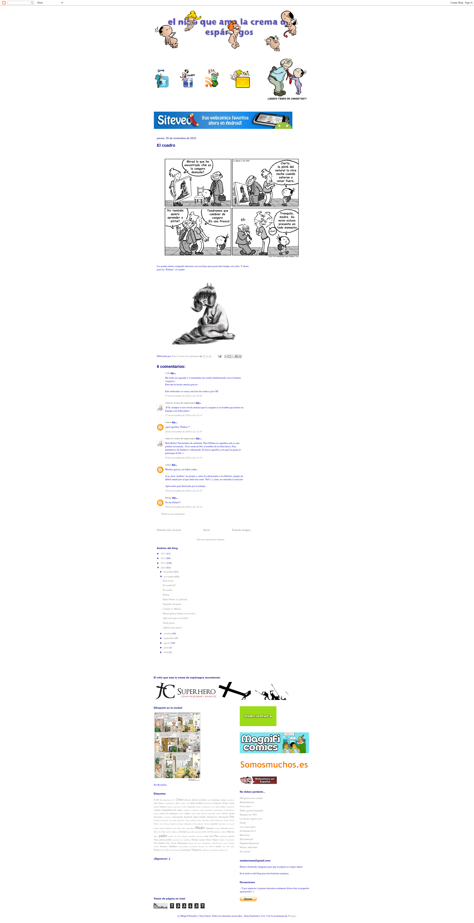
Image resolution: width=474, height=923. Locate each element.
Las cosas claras (248, 826)
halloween (219, 820)
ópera (156, 836)
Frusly (243, 822)
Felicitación (223, 816)
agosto (167, 643)
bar (188, 803)
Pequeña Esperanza (249, 843)
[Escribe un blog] (229, 356)
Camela (169, 806)
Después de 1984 (248, 814)
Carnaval (191, 806)
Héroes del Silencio (162, 824)
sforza (173, 843)
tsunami (176, 850)
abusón (195, 799)
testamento (193, 846)
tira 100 (226, 846)
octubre (168, 633)
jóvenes (207, 824)
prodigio (187, 839)
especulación (177, 816)
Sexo (168, 843)
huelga (180, 824)
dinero (218, 813)
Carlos (183, 806)
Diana (168, 497)
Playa (156, 839)
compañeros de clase (171, 810)
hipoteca (174, 824)
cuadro (187, 813)
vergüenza (206, 850)
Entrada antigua (241, 530)
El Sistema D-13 (248, 831)
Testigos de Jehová (206, 846)
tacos (226, 843)
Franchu (165, 820)
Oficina (230, 831)
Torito (157, 849)
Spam (191, 843)
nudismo (216, 831)
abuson (187, 799)
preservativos (178, 839)
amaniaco (216, 799)
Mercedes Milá (160, 831)
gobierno (180, 820)
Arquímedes (169, 803)
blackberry (208, 803)
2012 (163, 558)
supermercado (217, 843)
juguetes (214, 823)
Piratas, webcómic (249, 847)
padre (163, 835)
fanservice (212, 816)
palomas (200, 836)
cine (217, 806)
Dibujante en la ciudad (251, 798)
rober (168, 422)
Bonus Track (228, 803)
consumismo (218, 810)
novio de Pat (207, 831)
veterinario (214, 850)
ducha (231, 813)
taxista (156, 846)
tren (171, 850)
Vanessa (196, 849)
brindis (156, 806)
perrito (231, 836)
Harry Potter (229, 820)
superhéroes (206, 843)
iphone (200, 824)
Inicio (206, 530)
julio (166, 647)
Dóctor (225, 813)
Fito (232, 816)
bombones (217, 803)
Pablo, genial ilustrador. (251, 810)
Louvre (168, 828)
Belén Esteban (196, 803)
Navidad (182, 831)
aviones (183, 803)
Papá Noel (208, 836)
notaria (198, 831)
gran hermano (203, 820)
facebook (188, 816)
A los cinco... (246, 806)
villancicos (223, 850)
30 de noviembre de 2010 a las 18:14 (183, 506)
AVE (177, 803)
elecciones (158, 816)
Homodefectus (247, 802)
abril (166, 652)
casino (198, 806)
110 (173, 800)
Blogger (292, 915)
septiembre (169, 638)
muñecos (174, 831)
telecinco (164, 846)
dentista (204, 813)
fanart (195, 816)
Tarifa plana (169, 622)
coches (223, 806)
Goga (187, 820)
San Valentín (159, 843)
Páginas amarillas (188, 836)
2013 (163, 553)
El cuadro (167, 589)
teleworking (183, 846)
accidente (203, 799)
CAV (167, 373)
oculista (223, 831)
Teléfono (173, 846)
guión (212, 820)
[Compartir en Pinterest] (240, 356)
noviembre (169, 576)
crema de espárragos (169, 813)
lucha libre (176, 828)
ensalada (167, 817)
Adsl (209, 800)
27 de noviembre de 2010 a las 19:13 (183, 415)
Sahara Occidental (226, 839)
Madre (200, 827)
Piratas (166, 594)
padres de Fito (174, 836)
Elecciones (168, 580)
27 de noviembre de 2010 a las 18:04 (183, 395)
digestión (211, 813)
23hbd (179, 799)
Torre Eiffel (164, 850)
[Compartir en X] (233, 356)
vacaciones (185, 849)
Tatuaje (231, 843)
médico (231, 828)
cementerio (205, 806)
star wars (197, 843)
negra (189, 831)
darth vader (195, 813)
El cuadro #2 (169, 585)
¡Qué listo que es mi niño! (175, 618)
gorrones (193, 820)
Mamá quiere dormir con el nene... (180, 613)
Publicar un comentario (173, 513)
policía (162, 839)
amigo (223, 799)
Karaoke (222, 824)
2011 (163, 563)
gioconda (172, 820)
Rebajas (194, 839)
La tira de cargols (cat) (251, 818)
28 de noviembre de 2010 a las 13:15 (183, 457)
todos (232, 846)
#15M (156, 799)
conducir (195, 810)
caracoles (177, 806)
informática (188, 824)
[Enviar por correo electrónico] (226, 356)
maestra (210, 828)
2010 (163, 567)
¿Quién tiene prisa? (172, 627)
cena (213, 806)
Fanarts (202, 816)
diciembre (169, 571)
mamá (217, 828)
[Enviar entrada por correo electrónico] (219, 356)
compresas (187, 810)
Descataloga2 (246, 839)
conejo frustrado (205, 810)
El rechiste (245, 851)
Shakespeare (182, 843)
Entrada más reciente (169, 530)
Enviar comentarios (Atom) (210, 539)
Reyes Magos (212, 839)
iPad (195, 824)
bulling (163, 806)
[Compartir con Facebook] (236, 356)
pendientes (223, 836)
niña (193, 831)
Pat (216, 836)
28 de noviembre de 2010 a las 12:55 (183, 431)
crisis (181, 813)
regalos (202, 839)
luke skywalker (188, 828)
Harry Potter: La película (175, 599)
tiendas (218, 846)
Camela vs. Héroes (172, 608)
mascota (224, 828)
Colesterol (230, 806)
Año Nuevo (159, 803)
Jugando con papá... (173, 604)
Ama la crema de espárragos (180, 402)
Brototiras (245, 835)
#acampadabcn (165, 800)
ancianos (230, 800)
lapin (162, 828)
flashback (157, 820)
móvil (168, 831)
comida (157, 810)
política (169, 839)
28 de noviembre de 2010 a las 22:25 (183, 490)
